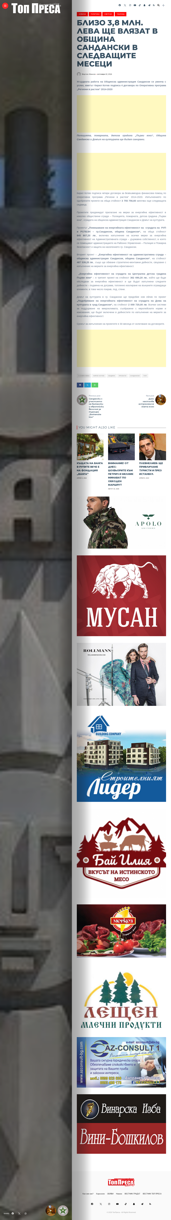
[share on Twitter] (19, 1213)
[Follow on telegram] (149, 5)
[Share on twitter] (87, 385)
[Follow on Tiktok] (140, 5)
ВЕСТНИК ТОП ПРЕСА (152, 1194)
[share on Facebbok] (13, 1213)
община (111, 375)
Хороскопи (100, 1194)
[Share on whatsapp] (95, 385)
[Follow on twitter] (124, 5)
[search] (158, 5)
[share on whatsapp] (26, 1213)
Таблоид (120, 14)
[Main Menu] (5, 6)
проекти (122, 375)
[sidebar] (163, 5)
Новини (82, 14)
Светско (108, 14)
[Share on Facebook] (80, 385)
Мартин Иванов (89, 74)
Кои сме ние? (88, 1194)
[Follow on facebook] (120, 5)
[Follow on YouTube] (135, 5)
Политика (95, 14)
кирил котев (98, 375)
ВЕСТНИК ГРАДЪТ (132, 1194)
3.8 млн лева (84, 375)
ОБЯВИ (110, 1194)
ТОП (145, 375)
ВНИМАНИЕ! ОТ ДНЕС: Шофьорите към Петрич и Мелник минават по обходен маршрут (120, 474)
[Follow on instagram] (130, 5)
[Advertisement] (121, 114)
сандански (135, 375)
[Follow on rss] (154, 5)
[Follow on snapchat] (144, 5)
